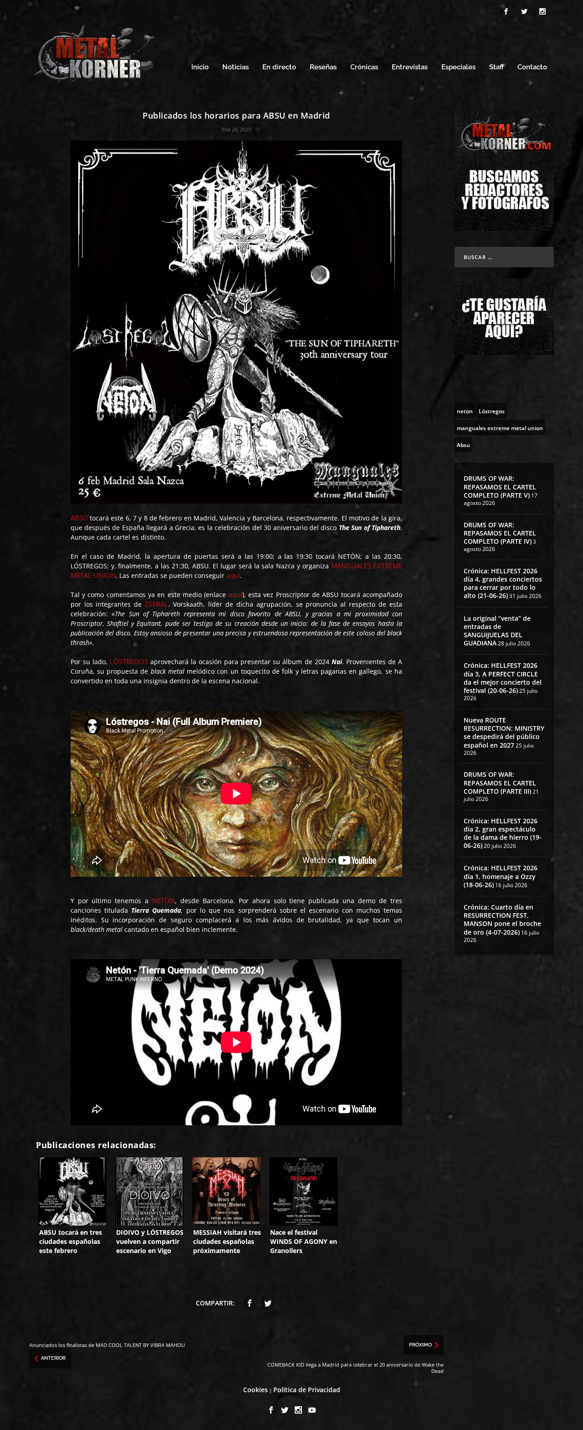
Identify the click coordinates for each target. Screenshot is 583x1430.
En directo (279, 67)
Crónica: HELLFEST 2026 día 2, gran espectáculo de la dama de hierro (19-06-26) (503, 833)
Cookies (255, 1389)
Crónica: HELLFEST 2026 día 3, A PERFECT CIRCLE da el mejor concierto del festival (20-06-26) (503, 678)
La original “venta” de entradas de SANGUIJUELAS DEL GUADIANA (497, 631)
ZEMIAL (156, 603)
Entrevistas (410, 67)
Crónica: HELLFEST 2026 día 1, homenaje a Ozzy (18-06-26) (500, 876)
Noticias (235, 67)
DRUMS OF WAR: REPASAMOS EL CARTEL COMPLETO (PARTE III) (500, 782)
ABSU (79, 517)
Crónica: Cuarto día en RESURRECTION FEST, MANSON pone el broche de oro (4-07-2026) (502, 919)
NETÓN (163, 900)
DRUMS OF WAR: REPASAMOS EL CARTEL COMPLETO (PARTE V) (500, 486)
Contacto (532, 67)
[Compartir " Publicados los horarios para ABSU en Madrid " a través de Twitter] (268, 1303)
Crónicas (364, 67)
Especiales (458, 67)
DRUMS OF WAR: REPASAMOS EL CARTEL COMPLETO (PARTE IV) (500, 533)
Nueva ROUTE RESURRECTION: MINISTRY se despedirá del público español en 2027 (504, 732)
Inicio (200, 67)
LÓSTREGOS (129, 661)
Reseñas (323, 67)
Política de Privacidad (306, 1389)
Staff (496, 67)
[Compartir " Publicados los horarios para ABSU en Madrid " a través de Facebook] (249, 1303)
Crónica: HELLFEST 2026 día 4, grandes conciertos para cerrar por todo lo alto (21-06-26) (503, 583)
